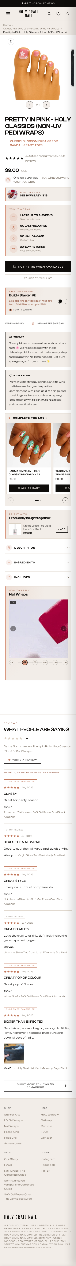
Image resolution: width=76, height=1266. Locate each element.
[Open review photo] (14, 1053)
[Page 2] (40, 500)
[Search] (49, 14)
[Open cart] (68, 14)
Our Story (11, 1159)
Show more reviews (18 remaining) (35, 1086)
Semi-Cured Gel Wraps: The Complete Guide (19, 1184)
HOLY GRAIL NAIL (29, 13)
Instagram (48, 1159)
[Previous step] (13, 628)
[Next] (65, 500)
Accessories (13, 1143)
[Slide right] (46, 105)
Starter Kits (12, 1114)
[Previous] (11, 500)
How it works (21, 310)
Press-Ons (11, 1131)
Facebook (48, 1164)
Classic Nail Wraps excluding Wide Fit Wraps (31, 28)
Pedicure (10, 1137)
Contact (46, 1137)
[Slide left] (29, 105)
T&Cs (44, 1131)
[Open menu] (8, 14)
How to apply (50, 1114)
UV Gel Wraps (13, 1120)
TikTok (45, 1170)
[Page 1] (37, 500)
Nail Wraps (11, 1126)
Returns (46, 1126)
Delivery (46, 1120)
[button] (38, 158)
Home (7, 25)
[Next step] (63, 628)
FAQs (8, 1164)
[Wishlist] (58, 14)
